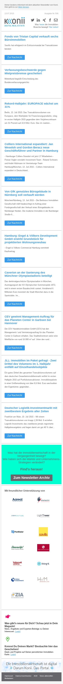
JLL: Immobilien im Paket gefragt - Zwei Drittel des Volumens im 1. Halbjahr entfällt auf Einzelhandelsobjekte (30, 364)
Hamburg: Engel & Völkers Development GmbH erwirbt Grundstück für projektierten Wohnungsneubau (31, 239)
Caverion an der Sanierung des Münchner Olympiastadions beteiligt (28, 274)
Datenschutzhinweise (23, 676)
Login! (17, 631)
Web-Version (23, 7)
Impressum (9, 676)
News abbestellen (46, 676)
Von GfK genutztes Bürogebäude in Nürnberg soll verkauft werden (28, 193)
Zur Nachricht (14, 57)
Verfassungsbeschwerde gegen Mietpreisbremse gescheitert (25, 71)
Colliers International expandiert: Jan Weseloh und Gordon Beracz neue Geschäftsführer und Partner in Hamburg (31, 147)
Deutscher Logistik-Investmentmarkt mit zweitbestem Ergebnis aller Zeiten (31, 409)
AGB (35, 676)
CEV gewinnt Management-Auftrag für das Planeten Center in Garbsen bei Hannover (29, 320)
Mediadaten (9, 678)
